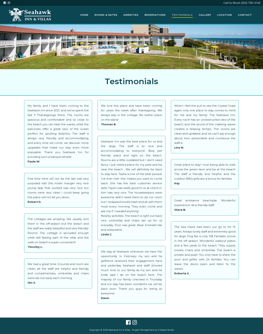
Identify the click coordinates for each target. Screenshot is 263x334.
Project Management (143, 329)
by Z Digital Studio (164, 329)
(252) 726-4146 (250, 2)
